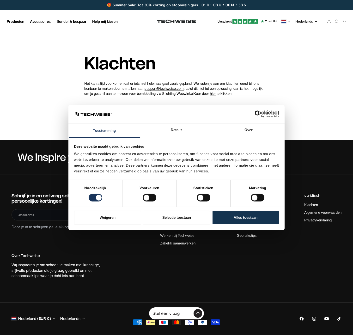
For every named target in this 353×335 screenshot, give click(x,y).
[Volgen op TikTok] (339, 318)
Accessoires (40, 21)
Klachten (311, 205)
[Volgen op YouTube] (326, 318)
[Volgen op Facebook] (301, 318)
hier (213, 93)
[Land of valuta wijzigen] (286, 21)
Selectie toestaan (176, 217)
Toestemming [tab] (104, 130)
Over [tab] (248, 130)
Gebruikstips (247, 235)
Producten (15, 21)
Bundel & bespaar (71, 21)
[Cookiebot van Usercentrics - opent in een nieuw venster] (258, 114)
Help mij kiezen (105, 21)
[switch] (149, 197)
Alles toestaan (245, 217)
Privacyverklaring (318, 220)
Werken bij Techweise (177, 235)
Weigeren (108, 217)
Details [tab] (177, 130)
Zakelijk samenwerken (177, 243)
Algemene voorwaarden (322, 212)
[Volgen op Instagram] (314, 318)
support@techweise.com (164, 88)
